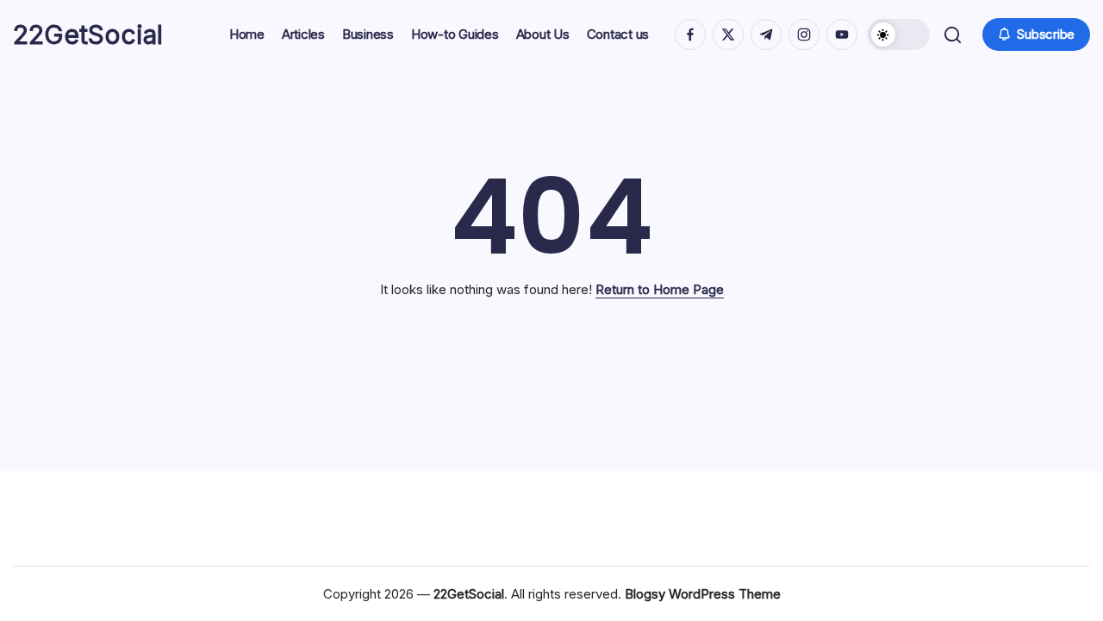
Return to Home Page (659, 289)
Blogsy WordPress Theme (703, 594)
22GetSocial (88, 34)
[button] (899, 34)
